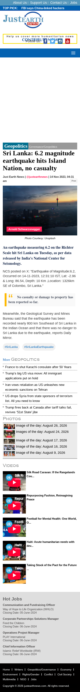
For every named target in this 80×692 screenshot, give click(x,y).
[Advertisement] (40, 99)
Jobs (73, 2)
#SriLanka (11, 346)
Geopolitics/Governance (42, 669)
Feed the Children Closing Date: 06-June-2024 (20, 624)
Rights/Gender (30, 674)
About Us (20, 2)
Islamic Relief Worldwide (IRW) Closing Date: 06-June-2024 (22, 652)
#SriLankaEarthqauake (39, 346)
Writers (19, 669)
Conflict (48, 674)
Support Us (38, 2)
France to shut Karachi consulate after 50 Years (38, 367)
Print (73, 181)
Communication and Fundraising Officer (29, 604)
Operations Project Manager (21, 632)
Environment (10, 674)
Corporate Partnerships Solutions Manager (31, 618)
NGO (23, 679)
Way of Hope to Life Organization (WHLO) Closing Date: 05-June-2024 (28, 611)
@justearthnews (37, 176)
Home (6, 669)
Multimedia (9, 679)
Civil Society (64, 674)
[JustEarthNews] (23, 20)
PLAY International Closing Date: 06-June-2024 (20, 638)
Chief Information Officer (19, 646)
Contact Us (58, 2)
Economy (65, 669)
